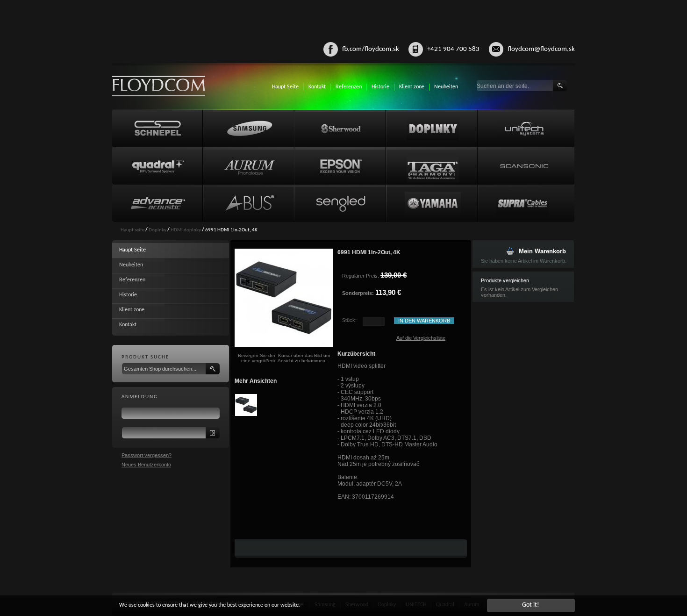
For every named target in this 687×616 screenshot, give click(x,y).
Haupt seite (132, 230)
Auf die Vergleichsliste (420, 338)
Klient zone (411, 87)
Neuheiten (446, 87)
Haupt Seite (285, 87)
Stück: (349, 320)
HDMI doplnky (186, 230)
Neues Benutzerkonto (146, 464)
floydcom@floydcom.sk (541, 49)
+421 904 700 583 (453, 49)
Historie (380, 87)
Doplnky (157, 230)
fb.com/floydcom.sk (370, 49)
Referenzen (349, 87)
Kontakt (317, 87)
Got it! (530, 605)
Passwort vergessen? (147, 455)
